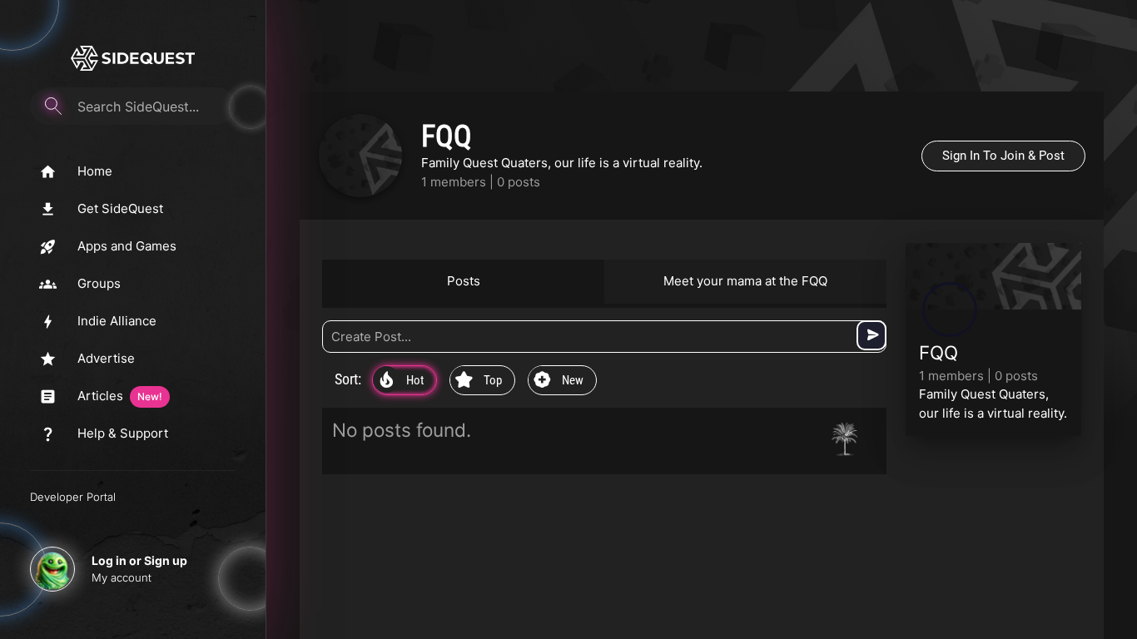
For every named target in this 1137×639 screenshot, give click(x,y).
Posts (463, 281)
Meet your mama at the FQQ (745, 281)
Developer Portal (73, 496)
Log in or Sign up (139, 560)
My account (121, 577)
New (558, 381)
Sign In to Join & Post (1003, 155)
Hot (402, 381)
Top (478, 381)
